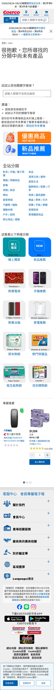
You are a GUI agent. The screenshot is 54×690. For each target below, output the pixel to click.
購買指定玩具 (33, 3)
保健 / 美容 (9, 190)
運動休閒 (8, 209)
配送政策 (37, 657)
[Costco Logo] (11, 12)
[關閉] (51, 31)
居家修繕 (8, 199)
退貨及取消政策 (21, 657)
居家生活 (33, 181)
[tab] (27, 503)
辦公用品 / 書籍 (11, 219)
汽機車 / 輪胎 (10, 204)
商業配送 (33, 209)
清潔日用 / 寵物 (37, 176)
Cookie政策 (19, 651)
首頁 (4, 43)
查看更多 (27, 683)
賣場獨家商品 (36, 214)
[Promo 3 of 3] (30, 483)
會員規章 (35, 654)
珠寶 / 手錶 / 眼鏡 (38, 204)
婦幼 (5, 195)
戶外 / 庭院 (9, 214)
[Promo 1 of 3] (24, 483)
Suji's (10, 43)
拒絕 (43, 683)
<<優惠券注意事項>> (31, 34)
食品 (31, 172)
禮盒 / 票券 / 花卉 (38, 199)
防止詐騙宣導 (41, 594)
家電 (5, 185)
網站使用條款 (25, 648)
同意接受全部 (11, 683)
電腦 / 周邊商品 (11, 180)
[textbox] (24, 93)
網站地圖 (11, 648)
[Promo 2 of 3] (27, 483)
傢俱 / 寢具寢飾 (37, 195)
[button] (46, 20)
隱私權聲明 (41, 648)
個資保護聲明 (21, 654)
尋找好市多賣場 (35, 125)
